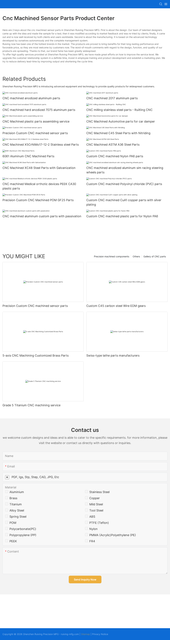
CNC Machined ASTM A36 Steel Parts (112, 144)
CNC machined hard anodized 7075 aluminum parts (38, 110)
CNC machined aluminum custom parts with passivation (41, 216)
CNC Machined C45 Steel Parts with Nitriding (118, 133)
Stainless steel (99, 492)
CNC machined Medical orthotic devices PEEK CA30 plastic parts (39, 186)
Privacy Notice (100, 634)
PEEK (13, 541)
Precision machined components (111, 256)
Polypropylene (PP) (22, 535)
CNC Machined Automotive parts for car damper (120, 121)
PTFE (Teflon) (99, 522)
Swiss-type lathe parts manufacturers (112, 355)
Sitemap (85, 634)
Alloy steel (16, 510)
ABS (92, 516)
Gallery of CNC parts (154, 256)
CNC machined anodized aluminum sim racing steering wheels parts (124, 170)
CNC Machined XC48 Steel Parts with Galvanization (39, 168)
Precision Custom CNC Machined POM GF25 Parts (38, 200)
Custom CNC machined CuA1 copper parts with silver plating (123, 202)
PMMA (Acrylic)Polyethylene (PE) (112, 535)
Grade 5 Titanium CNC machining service (31, 405)
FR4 (92, 541)
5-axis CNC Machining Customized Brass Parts (35, 355)
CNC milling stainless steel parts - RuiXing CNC (119, 110)
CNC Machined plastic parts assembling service (35, 121)
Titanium (15, 504)
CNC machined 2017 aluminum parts (112, 98)
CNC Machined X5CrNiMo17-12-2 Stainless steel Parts (40, 144)
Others (136, 256)
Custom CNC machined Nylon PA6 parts (114, 156)
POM (12, 522)
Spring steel (17, 516)
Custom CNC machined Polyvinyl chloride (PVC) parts (124, 184)
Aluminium (16, 492)
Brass (13, 498)
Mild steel (96, 504)
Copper (94, 498)
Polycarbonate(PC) (22, 529)
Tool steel (96, 510)
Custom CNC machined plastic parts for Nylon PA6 (122, 216)
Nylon (93, 529)
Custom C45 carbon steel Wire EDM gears (116, 306)
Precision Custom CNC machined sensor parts (35, 133)
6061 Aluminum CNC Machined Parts (28, 156)
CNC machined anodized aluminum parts (31, 98)
